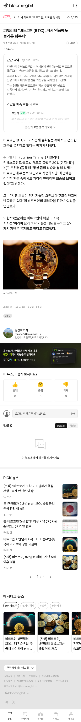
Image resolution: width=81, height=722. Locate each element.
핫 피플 (41, 718)
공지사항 (8, 676)
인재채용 (33, 676)
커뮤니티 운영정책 (50, 676)
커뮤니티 (25, 718)
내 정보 (71, 718)
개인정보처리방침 (25, 681)
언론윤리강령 (62, 681)
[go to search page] (75, 5)
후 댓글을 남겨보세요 (30, 413)
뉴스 (10, 718)
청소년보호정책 (44, 681)
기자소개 (21, 676)
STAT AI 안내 (32, 60)
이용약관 (8, 681)
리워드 (56, 718)
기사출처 (72, 43)
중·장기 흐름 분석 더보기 (38, 127)
